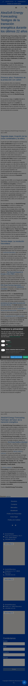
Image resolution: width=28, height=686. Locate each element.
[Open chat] (24, 682)
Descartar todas (5, 357)
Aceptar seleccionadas (16, 357)
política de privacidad (15, 336)
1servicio (8, 342)
